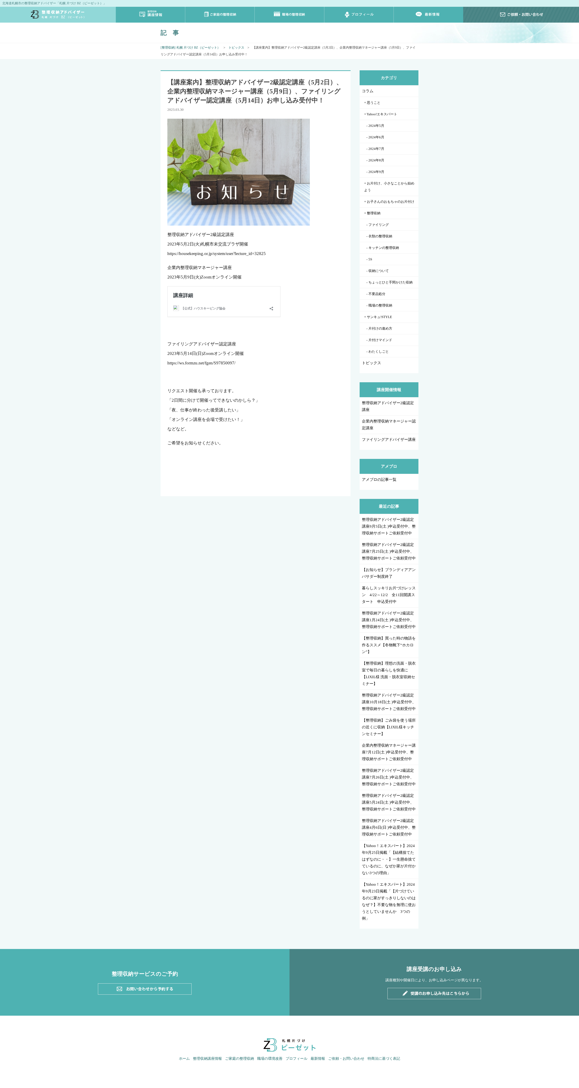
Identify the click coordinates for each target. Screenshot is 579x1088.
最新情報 (428, 15)
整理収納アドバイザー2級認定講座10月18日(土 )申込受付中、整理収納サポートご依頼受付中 (389, 702)
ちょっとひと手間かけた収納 (390, 282)
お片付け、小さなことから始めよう (389, 187)
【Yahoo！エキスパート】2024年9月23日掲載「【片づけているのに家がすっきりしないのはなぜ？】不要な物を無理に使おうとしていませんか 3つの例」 (389, 901)
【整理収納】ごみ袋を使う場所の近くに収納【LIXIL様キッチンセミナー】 (389, 727)
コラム (367, 91)
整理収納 (373, 213)
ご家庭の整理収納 (220, 15)
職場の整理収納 (289, 15)
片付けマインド (380, 340)
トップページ (58, 15)
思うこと (373, 102)
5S (370, 259)
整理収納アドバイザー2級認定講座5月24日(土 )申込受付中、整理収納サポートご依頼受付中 (389, 802)
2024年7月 (376, 149)
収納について (378, 271)
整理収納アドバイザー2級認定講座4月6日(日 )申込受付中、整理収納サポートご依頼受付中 (389, 827)
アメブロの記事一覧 (379, 479)
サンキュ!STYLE (379, 317)
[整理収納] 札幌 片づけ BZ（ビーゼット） (190, 47)
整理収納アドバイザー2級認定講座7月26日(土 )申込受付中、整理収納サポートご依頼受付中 (389, 777)
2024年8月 (376, 160)
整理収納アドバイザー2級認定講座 (388, 406)
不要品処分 (376, 294)
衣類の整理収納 (380, 236)
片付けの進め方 (380, 328)
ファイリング (378, 225)
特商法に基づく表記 (384, 1058)
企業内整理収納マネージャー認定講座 (389, 424)
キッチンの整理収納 (383, 248)
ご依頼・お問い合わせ (346, 1058)
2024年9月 (376, 172)
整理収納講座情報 (150, 15)
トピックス (236, 47)
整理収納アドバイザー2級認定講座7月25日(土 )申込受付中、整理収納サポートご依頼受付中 (389, 551)
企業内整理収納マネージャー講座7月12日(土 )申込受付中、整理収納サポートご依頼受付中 (389, 752)
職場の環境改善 (269, 1058)
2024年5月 (376, 125)
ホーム (184, 1058)
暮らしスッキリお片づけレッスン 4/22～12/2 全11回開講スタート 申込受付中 (389, 595)
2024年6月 (376, 137)
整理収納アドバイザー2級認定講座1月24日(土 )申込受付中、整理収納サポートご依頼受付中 (389, 620)
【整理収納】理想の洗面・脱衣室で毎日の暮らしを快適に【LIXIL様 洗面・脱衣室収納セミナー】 (389, 673)
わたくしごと (378, 351)
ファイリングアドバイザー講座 (389, 439)
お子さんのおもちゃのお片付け (390, 201)
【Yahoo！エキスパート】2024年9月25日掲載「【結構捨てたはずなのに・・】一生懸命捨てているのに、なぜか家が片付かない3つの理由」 (389, 859)
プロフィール (359, 15)
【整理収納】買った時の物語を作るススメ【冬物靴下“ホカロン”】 (389, 645)
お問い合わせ (521, 15)
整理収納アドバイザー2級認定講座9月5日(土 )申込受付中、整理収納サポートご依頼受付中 (389, 526)
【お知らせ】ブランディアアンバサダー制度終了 (389, 573)
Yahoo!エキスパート (382, 114)
